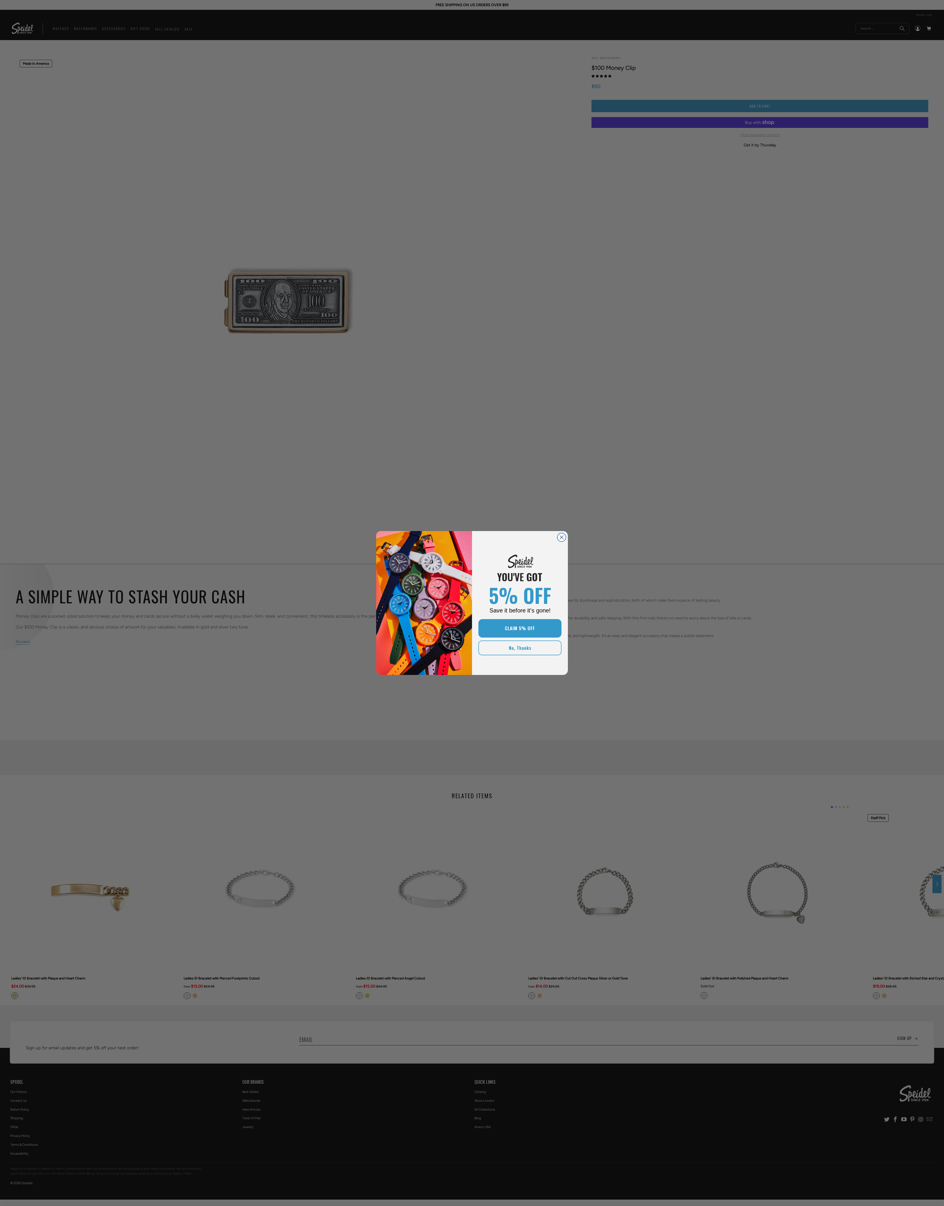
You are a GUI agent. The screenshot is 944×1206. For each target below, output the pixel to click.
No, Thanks (520, 648)
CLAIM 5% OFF (520, 628)
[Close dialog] (561, 537)
